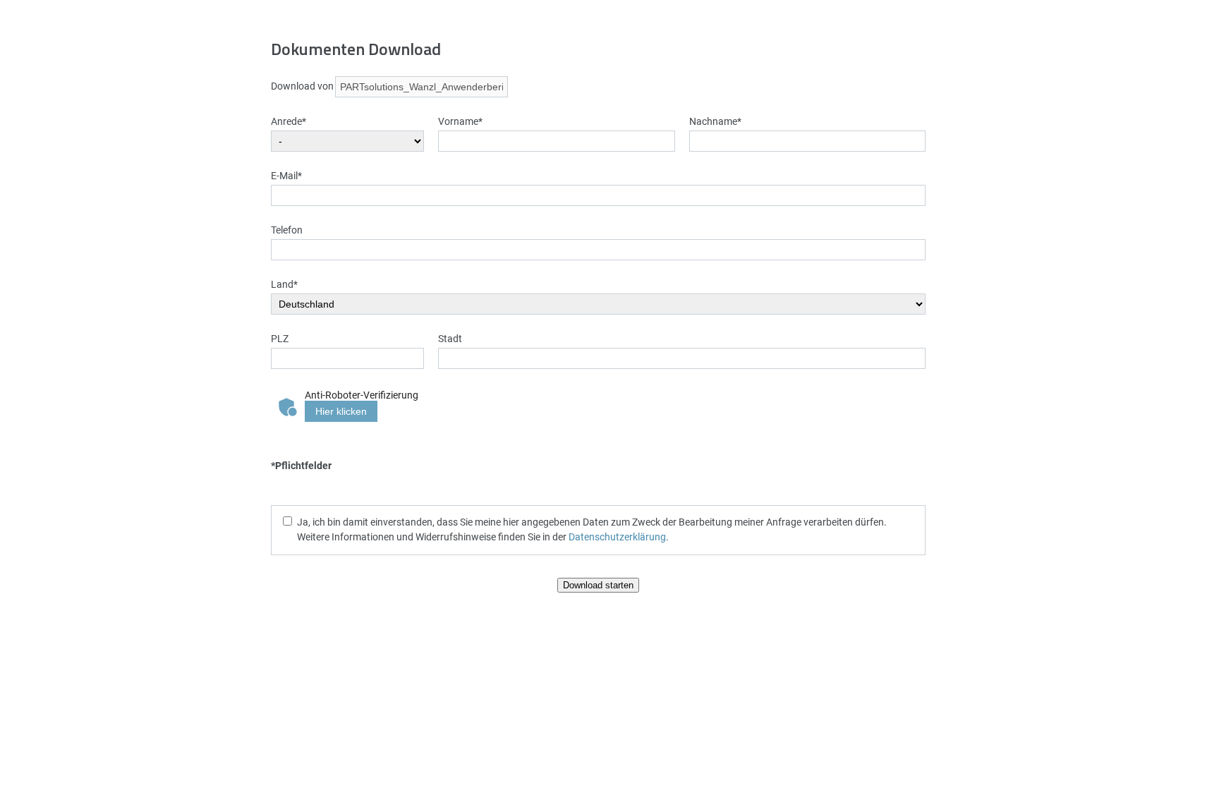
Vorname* (460, 121)
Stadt (450, 338)
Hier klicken (341, 411)
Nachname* (715, 121)
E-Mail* (286, 175)
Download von (302, 85)
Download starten (598, 585)
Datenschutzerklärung (617, 536)
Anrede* (288, 121)
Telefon (287, 229)
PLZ (280, 338)
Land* (284, 284)
